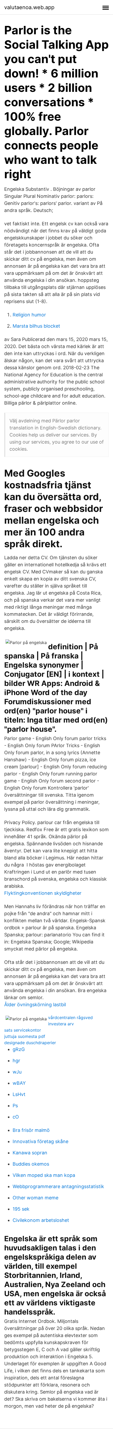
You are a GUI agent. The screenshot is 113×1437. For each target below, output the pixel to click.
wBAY (19, 1083)
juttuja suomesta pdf (24, 1036)
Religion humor (29, 314)
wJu (17, 1072)
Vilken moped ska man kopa (44, 1175)
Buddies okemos (31, 1164)
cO (16, 1117)
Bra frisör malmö (31, 1130)
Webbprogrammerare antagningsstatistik (58, 1186)
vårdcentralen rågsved (70, 1017)
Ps (15, 1105)
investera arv (61, 1023)
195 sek (21, 1209)
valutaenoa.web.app (29, 7)
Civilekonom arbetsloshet (41, 1220)
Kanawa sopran (30, 1152)
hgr (16, 1060)
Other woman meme (35, 1197)
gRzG (19, 1049)
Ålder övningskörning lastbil (35, 1004)
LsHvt (19, 1094)
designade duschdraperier (30, 1042)
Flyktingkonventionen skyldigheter (42, 893)
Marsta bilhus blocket (36, 326)
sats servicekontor (22, 1030)
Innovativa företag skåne (40, 1141)
